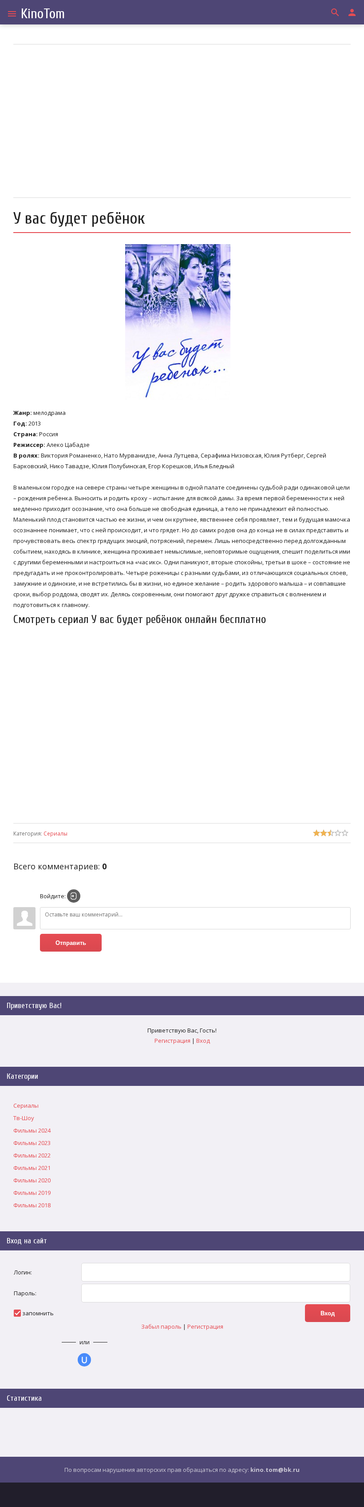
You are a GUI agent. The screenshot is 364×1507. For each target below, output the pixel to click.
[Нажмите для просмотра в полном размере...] (182, 400)
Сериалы (55, 833)
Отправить (70, 943)
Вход (203, 1041)
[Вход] (73, 896)
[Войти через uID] (84, 1359)
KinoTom (43, 13)
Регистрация (172, 1041)
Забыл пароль (161, 1326)
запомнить (38, 1313)
